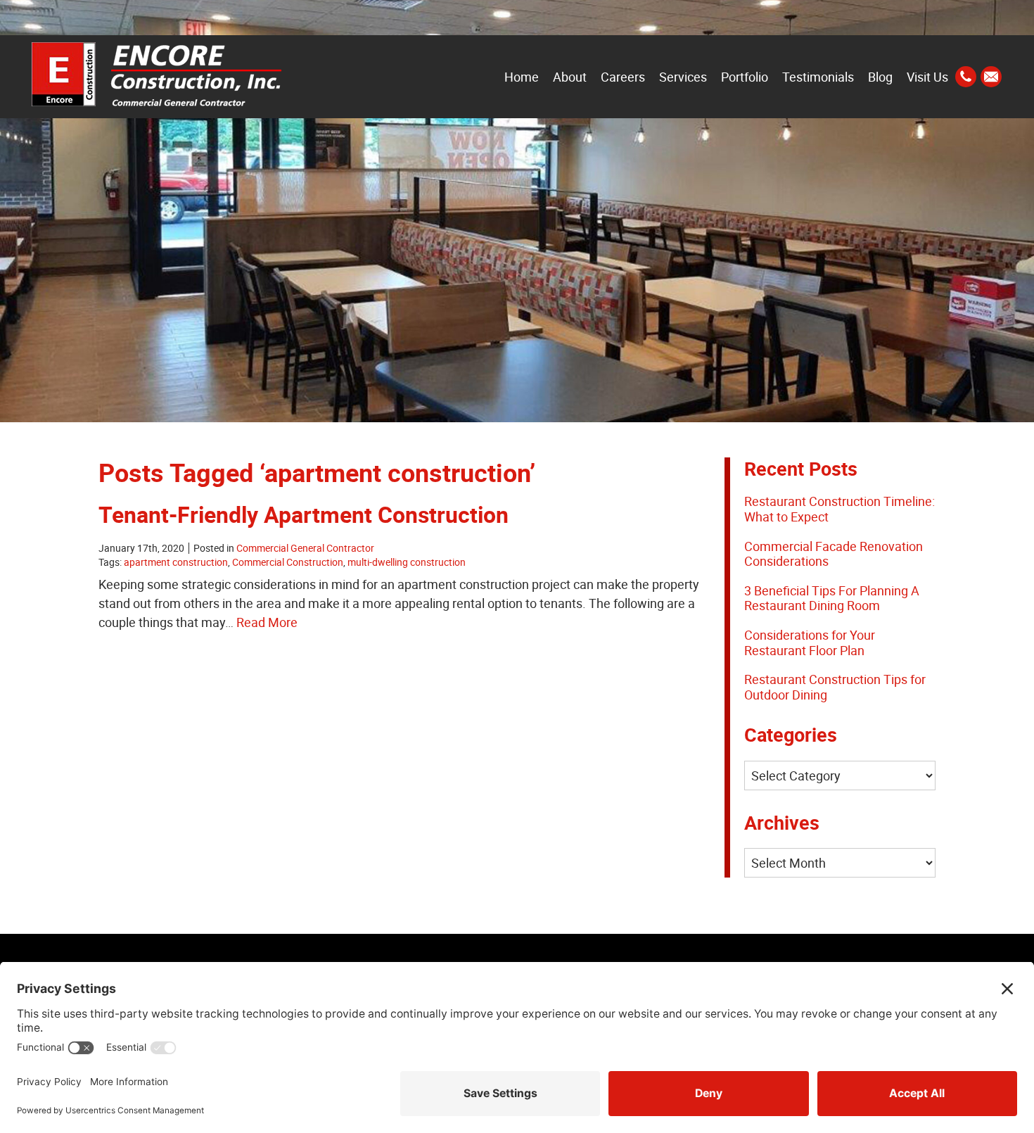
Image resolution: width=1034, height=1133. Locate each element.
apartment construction (176, 562)
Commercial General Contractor (305, 548)
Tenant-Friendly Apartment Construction (303, 514)
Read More (267, 622)
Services (683, 76)
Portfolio (744, 76)
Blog (880, 76)
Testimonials (818, 76)
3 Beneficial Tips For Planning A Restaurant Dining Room (831, 598)
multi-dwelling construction (406, 562)
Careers (623, 76)
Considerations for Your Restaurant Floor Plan (809, 642)
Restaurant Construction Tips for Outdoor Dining (835, 687)
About (570, 76)
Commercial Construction (287, 562)
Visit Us (927, 76)
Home (521, 76)
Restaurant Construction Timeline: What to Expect (839, 509)
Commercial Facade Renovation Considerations (833, 554)
